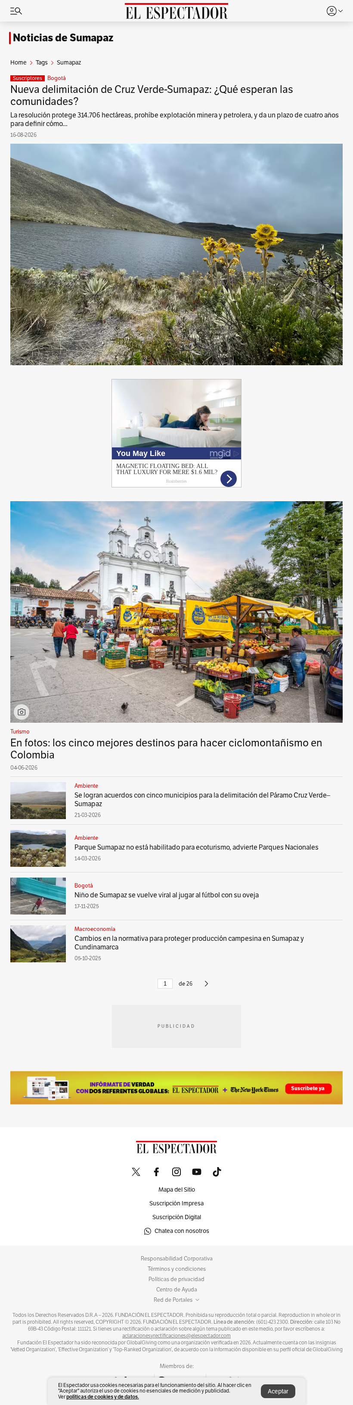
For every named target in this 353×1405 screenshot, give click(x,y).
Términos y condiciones (177, 1269)
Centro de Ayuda (176, 1290)
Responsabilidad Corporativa (177, 1259)
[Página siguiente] (206, 987)
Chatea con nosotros (182, 1231)
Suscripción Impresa (176, 1203)
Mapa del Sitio (176, 1189)
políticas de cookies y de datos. (102, 1396)
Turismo (20, 731)
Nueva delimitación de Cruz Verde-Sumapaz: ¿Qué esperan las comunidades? (151, 95)
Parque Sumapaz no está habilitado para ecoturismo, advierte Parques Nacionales (196, 847)
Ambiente (86, 786)
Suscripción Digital (176, 1217)
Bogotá (56, 78)
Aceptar (278, 1391)
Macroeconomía (94, 929)
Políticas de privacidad (176, 1279)
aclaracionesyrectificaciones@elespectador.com (176, 1336)
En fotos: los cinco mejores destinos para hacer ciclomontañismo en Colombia (166, 748)
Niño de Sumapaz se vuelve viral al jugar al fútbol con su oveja (166, 895)
